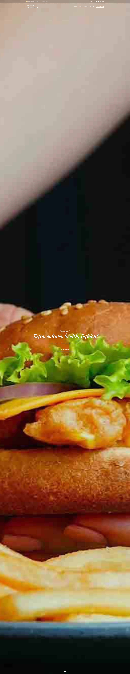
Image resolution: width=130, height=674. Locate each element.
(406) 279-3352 (45, 1)
